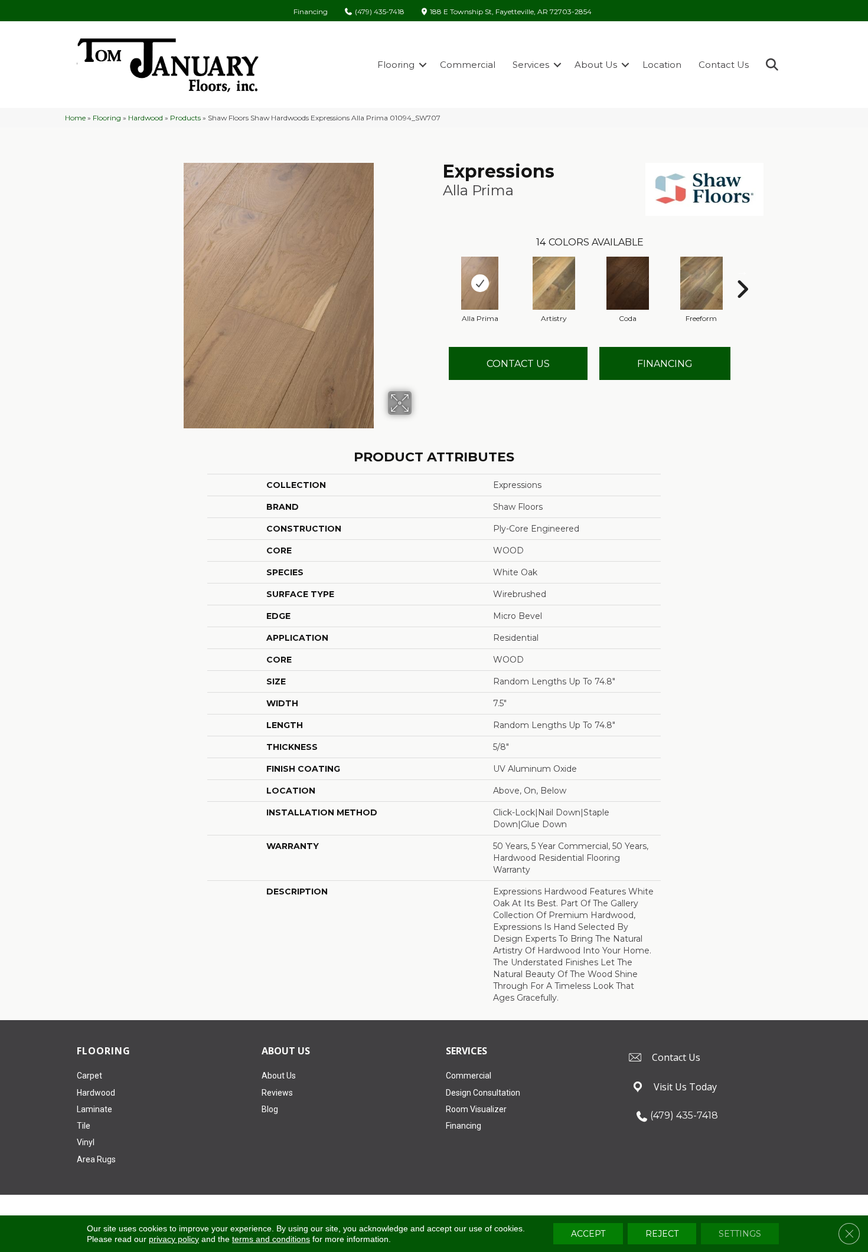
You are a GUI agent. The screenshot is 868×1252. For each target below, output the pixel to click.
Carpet (89, 1075)
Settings (740, 1233)
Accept (588, 1233)
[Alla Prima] (480, 283)
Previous (437, 271)
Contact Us (724, 64)
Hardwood (145, 117)
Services (531, 64)
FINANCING (665, 363)
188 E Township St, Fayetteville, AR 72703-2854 (511, 12)
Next (742, 271)
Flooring (396, 64)
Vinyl (85, 1142)
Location (661, 64)
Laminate (94, 1109)
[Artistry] (554, 283)
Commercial (467, 64)
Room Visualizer (476, 1109)
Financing (310, 11)
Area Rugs (96, 1159)
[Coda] (627, 283)
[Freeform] (701, 283)
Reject (661, 1233)
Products (185, 117)
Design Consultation (483, 1092)
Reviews (277, 1092)
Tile (83, 1125)
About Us (596, 64)
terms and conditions (271, 1239)
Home (75, 117)
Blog (270, 1109)
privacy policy (174, 1239)
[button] (423, 64)
